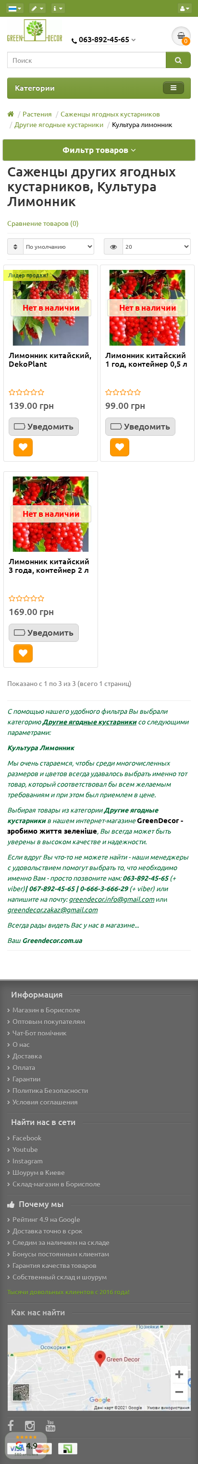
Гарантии (26, 1078)
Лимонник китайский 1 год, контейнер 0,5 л (146, 359)
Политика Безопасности (50, 1090)
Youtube (25, 1149)
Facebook (26, 1137)
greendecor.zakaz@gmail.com (52, 909)
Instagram (27, 1160)
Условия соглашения (45, 1101)
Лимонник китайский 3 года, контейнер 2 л (49, 566)
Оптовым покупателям (48, 1021)
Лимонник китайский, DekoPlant (50, 359)
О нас (21, 1044)
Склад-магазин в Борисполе (56, 1183)
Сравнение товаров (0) (43, 223)
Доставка (27, 1055)
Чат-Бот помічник (39, 1032)
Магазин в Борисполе (46, 1009)
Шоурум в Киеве (38, 1172)
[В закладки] (23, 447)
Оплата (23, 1067)
